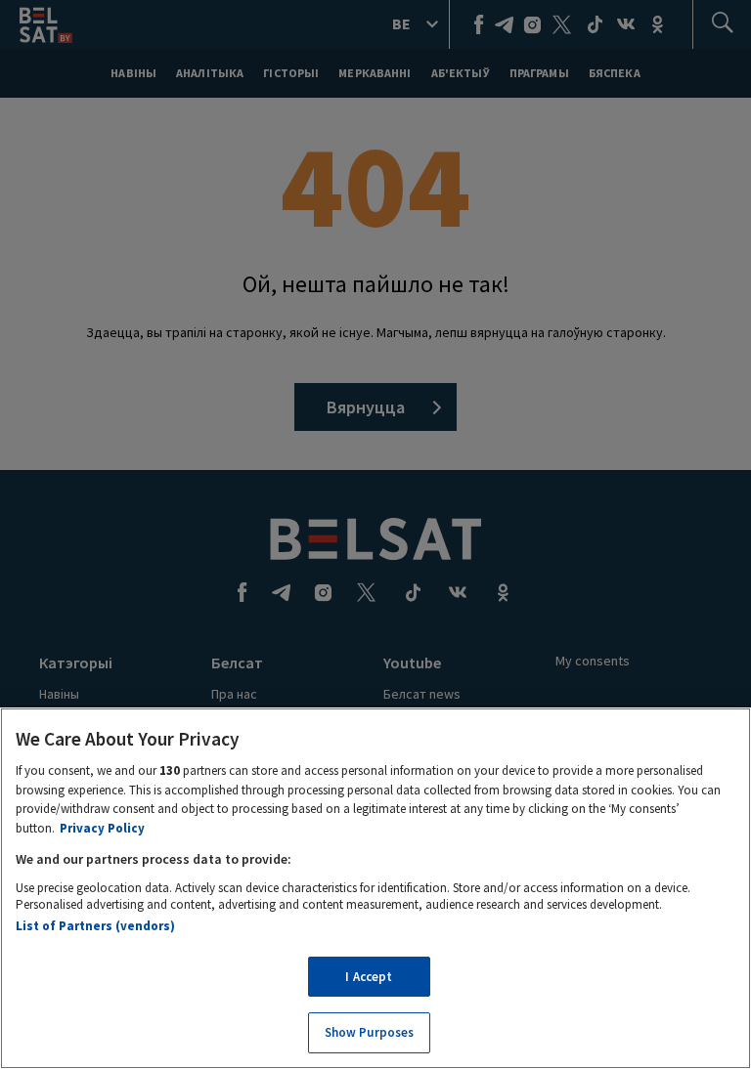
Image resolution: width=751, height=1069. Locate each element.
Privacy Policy (102, 828)
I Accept (368, 976)
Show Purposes (370, 1032)
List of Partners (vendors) (95, 926)
